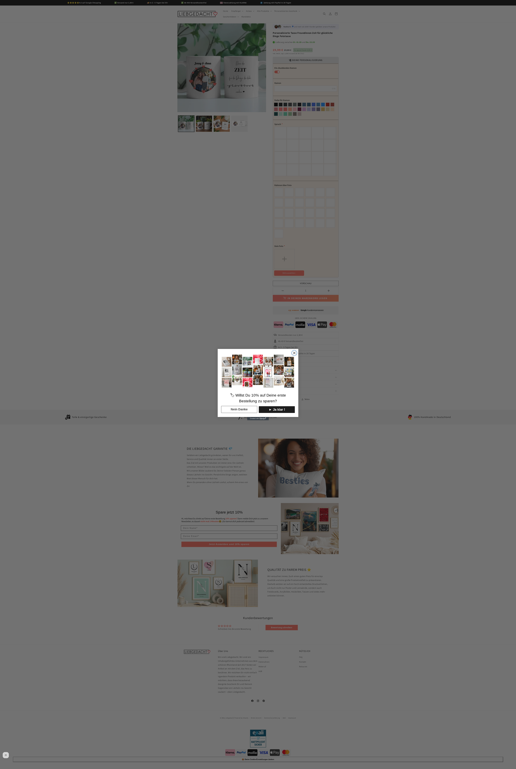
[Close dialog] (294, 353)
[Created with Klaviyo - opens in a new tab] (258, 418)
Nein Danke (239, 409)
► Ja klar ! (277, 409)
